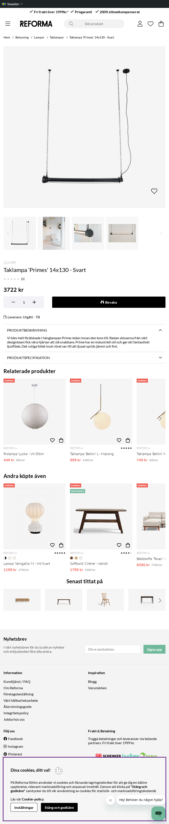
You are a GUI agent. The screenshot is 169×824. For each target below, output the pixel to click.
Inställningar (24, 807)
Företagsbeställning (18, 694)
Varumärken (97, 688)
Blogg (92, 681)
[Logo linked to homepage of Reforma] (36, 24)
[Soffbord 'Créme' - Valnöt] (101, 516)
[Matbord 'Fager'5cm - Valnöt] (146, 600)
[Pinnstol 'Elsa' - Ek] (105, 600)
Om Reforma (13, 688)
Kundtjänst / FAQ (17, 681)
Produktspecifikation (28, 357)
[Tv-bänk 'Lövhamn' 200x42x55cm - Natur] (22, 600)
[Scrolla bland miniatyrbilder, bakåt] (8, 233)
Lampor (39, 37)
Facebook (15, 738)
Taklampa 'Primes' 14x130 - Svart (91, 37)
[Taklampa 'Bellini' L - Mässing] (101, 412)
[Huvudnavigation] (8, 23)
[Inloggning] (140, 23)
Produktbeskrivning (27, 330)
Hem (7, 37)
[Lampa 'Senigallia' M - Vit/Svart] (35, 516)
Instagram (15, 746)
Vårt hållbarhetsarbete (21, 700)
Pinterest (15, 754)
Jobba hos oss (14, 719)
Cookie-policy (33, 799)
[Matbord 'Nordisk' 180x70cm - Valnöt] (63, 600)
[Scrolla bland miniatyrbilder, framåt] (161, 233)
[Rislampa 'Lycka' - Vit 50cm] (35, 412)
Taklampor (57, 37)
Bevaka (111, 302)
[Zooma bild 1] (84, 127)
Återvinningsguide (17, 706)
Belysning (22, 37)
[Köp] (61, 440)
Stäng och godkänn (59, 807)
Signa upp (154, 649)
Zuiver (10, 262)
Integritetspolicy (16, 713)
